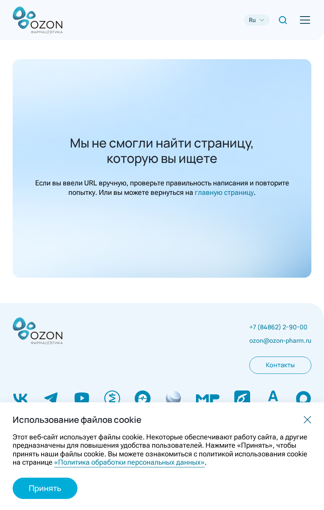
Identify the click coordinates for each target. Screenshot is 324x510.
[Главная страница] (25, 20)
